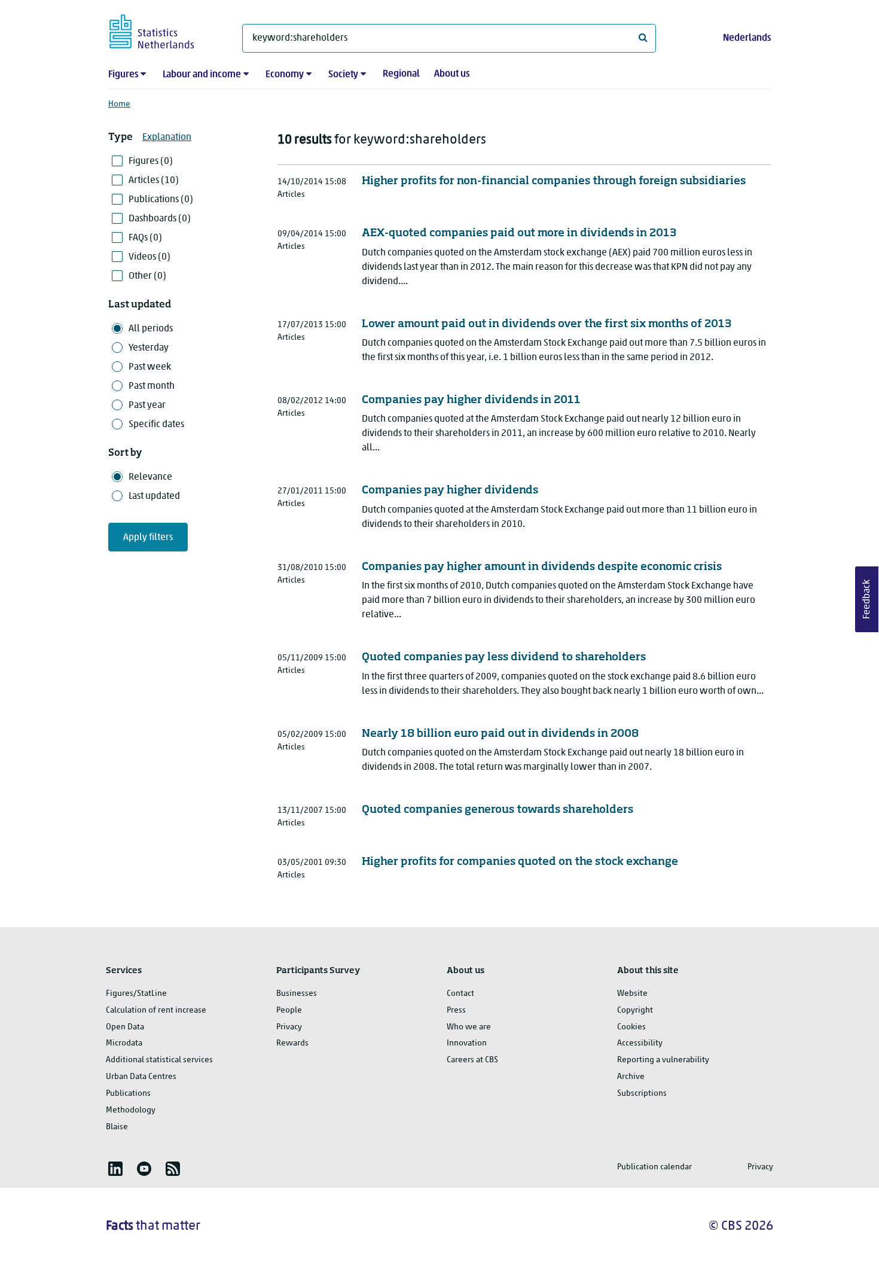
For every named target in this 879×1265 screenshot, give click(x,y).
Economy (284, 75)
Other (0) (147, 276)
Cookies (631, 1027)
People (289, 1010)
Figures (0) (151, 161)
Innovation (467, 1043)
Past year (147, 405)
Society (343, 75)
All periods (151, 329)
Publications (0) (161, 200)
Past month (152, 386)
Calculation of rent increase (156, 1010)
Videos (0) (149, 257)
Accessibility (640, 1043)
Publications (128, 1094)
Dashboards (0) (160, 219)
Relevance (150, 477)
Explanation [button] (166, 137)
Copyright (635, 1010)
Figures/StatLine (136, 994)
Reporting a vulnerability (663, 1060)
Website (632, 994)
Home (119, 104)
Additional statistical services (159, 1060)
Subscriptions (642, 1094)
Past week (150, 367)
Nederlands (747, 38)
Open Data (125, 1027)
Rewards (292, 1043)
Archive (631, 1077)
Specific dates (156, 424)
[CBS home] (163, 30)
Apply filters (148, 537)
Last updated (154, 496)
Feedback (867, 599)
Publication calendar (654, 1167)
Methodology (130, 1110)
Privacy (289, 1027)
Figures (123, 75)
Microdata (124, 1043)
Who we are (469, 1027)
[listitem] (115, 1168)
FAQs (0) (145, 238)
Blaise (117, 1127)
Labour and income (202, 75)
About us (451, 74)
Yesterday (149, 348)
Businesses (296, 994)
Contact (460, 994)
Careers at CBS (472, 1060)
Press (456, 1010)
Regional (401, 74)
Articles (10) (154, 180)
